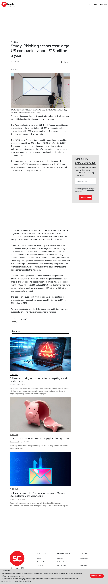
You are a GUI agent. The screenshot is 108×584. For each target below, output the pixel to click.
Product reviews (84, 558)
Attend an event (61, 565)
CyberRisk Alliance (42, 562)
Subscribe (86, 197)
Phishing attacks (20, 110)
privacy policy (6, 581)
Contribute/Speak (62, 562)
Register (103, 4)
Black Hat (14, 434)
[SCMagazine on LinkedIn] (22, 567)
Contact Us (40, 565)
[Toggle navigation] (85, 4)
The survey (53, 131)
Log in (95, 4)
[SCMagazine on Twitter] (17, 567)
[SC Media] (8, 4)
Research (82, 562)
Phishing (14, 42)
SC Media (39, 558)
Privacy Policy (78, 191)
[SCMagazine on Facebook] (11, 567)
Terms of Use (90, 190)
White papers (83, 565)
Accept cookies (96, 576)
